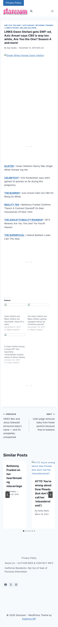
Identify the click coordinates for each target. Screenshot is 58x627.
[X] (10, 584)
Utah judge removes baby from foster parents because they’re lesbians (44, 422)
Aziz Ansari (28, 25)
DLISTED (9, 166)
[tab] (23, 531)
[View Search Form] (31, 11)
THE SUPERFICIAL (14, 235)
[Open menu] (52, 11)
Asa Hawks (12, 48)
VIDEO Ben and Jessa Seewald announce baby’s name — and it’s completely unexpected (12, 425)
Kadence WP (29, 618)
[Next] (50, 495)
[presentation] (43, 468)
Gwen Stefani (11, 28)
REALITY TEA (11, 204)
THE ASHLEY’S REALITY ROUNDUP (23, 219)
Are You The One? (12, 25)
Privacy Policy (13, 2)
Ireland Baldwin (28, 28)
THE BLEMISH (12, 193)
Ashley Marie (43, 511)
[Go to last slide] (7, 495)
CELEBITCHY (11, 177)
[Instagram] (16, 584)
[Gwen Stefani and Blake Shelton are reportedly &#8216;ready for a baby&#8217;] (14, 309)
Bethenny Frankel (45, 25)
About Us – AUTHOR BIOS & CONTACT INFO (29, 563)
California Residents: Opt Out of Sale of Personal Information (26, 570)
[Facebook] (5, 584)
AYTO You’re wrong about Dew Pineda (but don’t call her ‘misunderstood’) (43, 493)
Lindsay (12, 491)
